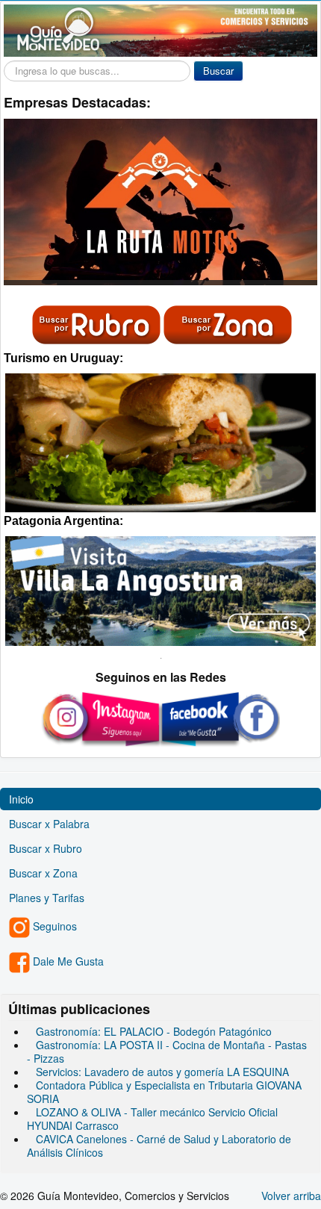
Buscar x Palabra (49, 823)
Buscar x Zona (43, 872)
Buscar (218, 70)
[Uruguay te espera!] (160, 441)
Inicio (21, 799)
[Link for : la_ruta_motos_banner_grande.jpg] (160, 202)
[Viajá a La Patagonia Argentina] (160, 589)
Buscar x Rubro (45, 848)
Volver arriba (291, 1195)
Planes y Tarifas (46, 897)
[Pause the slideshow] (272, 202)
